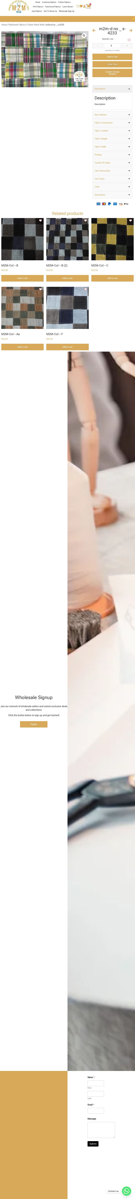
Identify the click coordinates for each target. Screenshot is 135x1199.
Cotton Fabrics (64, 2)
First (89, 1088)
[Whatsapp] (126, 1191)
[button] (84, 35)
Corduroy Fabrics (49, 2)
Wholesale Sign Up (66, 11)
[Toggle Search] (77, 7)
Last (89, 1098)
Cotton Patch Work (35, 24)
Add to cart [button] (22, 278)
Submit (93, 1143)
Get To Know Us (50, 11)
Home (37, 2)
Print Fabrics (38, 7)
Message (92, 1119)
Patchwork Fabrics (53, 7)
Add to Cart (112, 56)
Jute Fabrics (37, 11)
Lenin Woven (68, 7)
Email (91, 1104)
